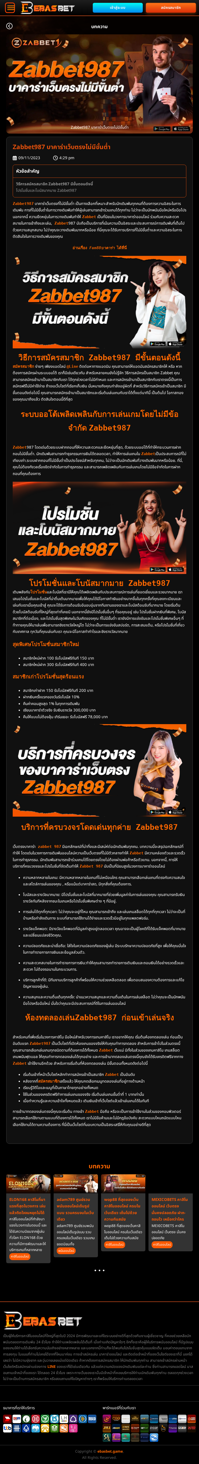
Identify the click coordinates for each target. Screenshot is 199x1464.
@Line (72, 366)
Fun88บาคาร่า (102, 248)
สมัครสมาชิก (171, 7)
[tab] (95, 1270)
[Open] (10, 8)
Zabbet (89, 216)
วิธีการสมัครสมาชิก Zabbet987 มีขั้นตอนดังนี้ (54, 184)
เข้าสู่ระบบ (118, 7)
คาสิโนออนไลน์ (20, 1256)
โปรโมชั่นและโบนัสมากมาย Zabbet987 (46, 191)
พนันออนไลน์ (66, 1250)
